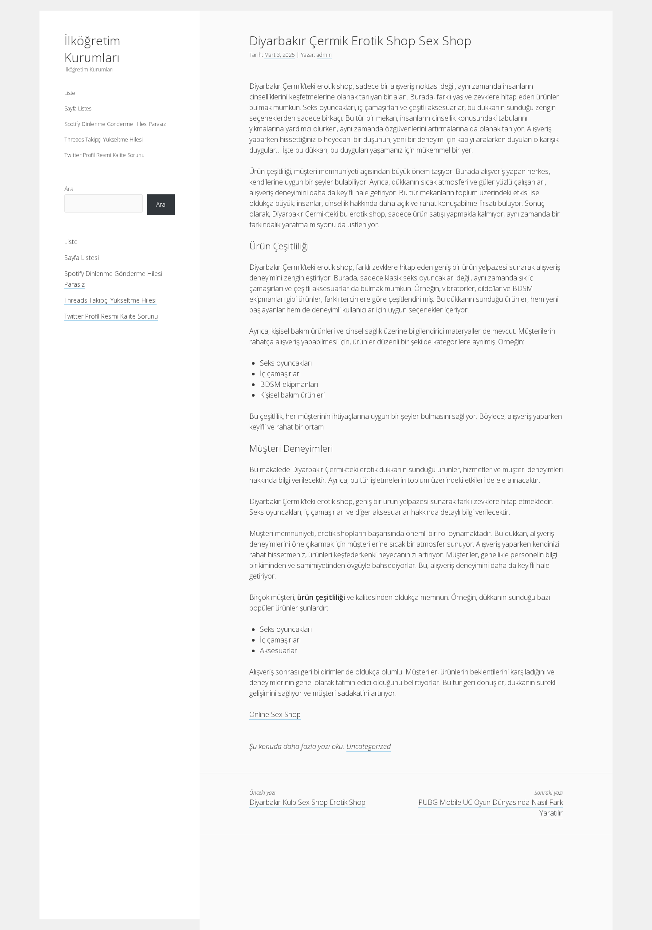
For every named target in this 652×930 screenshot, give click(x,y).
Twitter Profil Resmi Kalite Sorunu (104, 155)
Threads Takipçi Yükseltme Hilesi (103, 139)
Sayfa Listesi (78, 108)
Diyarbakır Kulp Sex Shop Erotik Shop (307, 802)
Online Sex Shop (275, 714)
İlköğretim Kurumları (92, 49)
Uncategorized (368, 746)
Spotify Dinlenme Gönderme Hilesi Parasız (115, 124)
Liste (69, 93)
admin (324, 55)
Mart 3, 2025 (279, 55)
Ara (69, 189)
